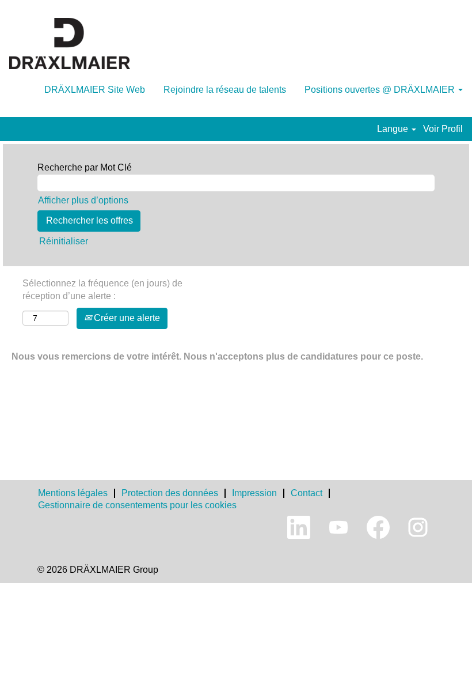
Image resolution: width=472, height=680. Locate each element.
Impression (254, 493)
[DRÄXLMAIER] (70, 43)
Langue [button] (393, 129)
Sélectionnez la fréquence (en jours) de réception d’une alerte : (102, 289)
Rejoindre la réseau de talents (224, 90)
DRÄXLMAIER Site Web (94, 90)
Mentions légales (73, 493)
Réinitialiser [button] (63, 241)
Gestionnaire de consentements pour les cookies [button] (137, 505)
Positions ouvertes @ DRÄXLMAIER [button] (380, 90)
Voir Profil (443, 129)
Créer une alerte (126, 318)
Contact (306, 493)
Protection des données (169, 493)
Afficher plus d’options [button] (83, 200)
